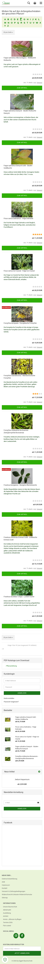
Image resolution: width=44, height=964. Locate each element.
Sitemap (5, 898)
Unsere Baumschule (10, 907)
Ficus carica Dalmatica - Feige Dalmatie (18, 218)
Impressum (6, 885)
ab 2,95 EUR (22, 784)
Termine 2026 (7, 922)
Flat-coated (7, 925)
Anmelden (22, 693)
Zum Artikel (22, 88)
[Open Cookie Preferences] (5, 959)
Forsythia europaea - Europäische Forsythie (20, 323)
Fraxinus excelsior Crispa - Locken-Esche (19, 597)
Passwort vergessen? (11, 702)
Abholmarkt (7, 910)
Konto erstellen (9, 698)
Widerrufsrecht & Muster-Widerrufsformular (17, 894)
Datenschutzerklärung (9, 879)
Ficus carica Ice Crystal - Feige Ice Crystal (19, 271)
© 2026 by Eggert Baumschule (22, 961)
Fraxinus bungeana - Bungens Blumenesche (20, 485)
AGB (3, 882)
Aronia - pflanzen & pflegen (12, 919)
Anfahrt (5, 916)
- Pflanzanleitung (11, 666)
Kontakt (4, 888)
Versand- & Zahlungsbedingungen (13, 891)
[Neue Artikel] (39, 771)
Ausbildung (7, 913)
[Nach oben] (37, 960)
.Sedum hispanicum (22, 779)
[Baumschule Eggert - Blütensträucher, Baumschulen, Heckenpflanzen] (5, 3)
